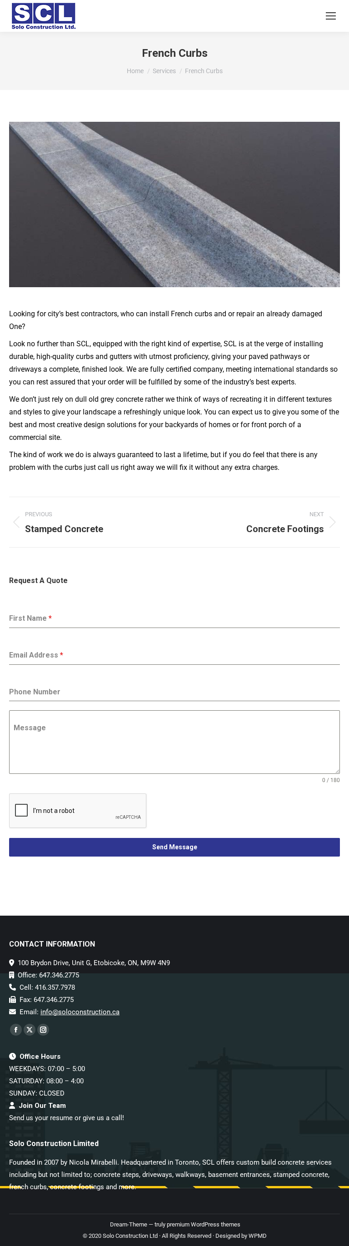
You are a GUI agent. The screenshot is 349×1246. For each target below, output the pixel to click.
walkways (190, 1175)
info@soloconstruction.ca (80, 1012)
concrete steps (116, 1175)
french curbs (28, 1187)
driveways (157, 1175)
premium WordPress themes (203, 1224)
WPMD (258, 1235)
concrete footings (77, 1187)
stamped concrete (300, 1175)
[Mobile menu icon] (331, 16)
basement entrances (239, 1175)
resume (61, 1118)
